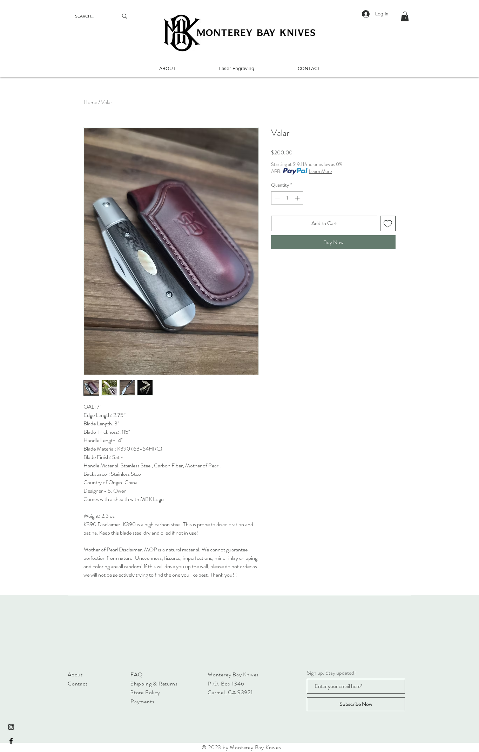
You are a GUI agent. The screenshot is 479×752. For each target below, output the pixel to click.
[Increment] (298, 198)
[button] (405, 16)
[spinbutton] (287, 198)
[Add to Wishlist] (388, 223)
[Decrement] (276, 198)
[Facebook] (11, 741)
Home (90, 102)
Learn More (320, 171)
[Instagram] (11, 727)
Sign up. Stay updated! (331, 673)
